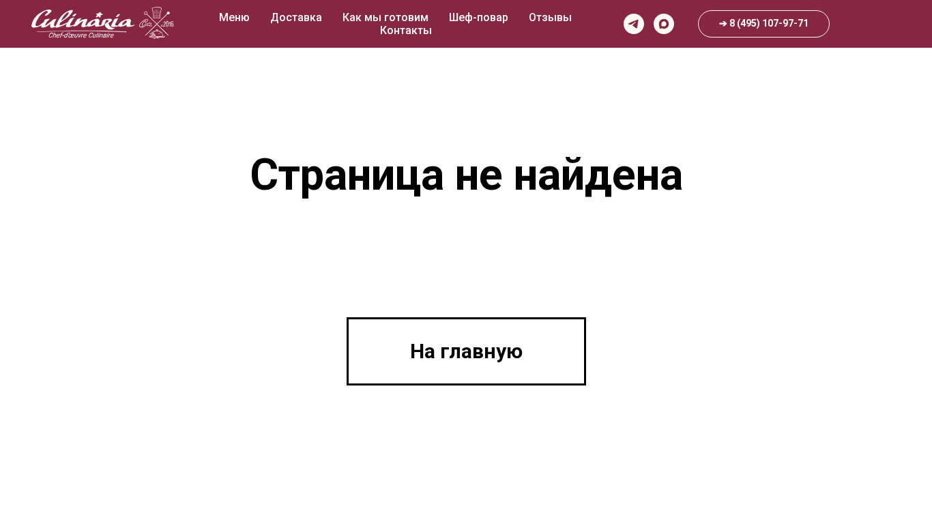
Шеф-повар (478, 17)
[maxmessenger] (664, 24)
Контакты (406, 30)
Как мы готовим (385, 17)
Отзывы (550, 17)
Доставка (296, 17)
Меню (234, 17)
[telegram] (634, 24)
